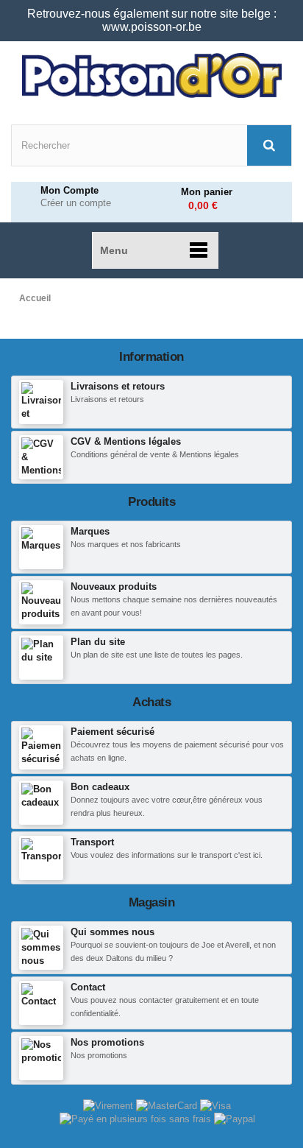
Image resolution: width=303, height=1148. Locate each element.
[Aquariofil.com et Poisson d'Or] (151, 75)
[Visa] (215, 1104)
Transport (92, 842)
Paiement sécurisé (112, 731)
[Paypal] (234, 1118)
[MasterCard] (168, 1104)
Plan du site (98, 641)
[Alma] (137, 1118)
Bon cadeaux (100, 786)
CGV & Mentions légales (126, 441)
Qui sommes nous (112, 931)
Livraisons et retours (118, 386)
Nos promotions (107, 1042)
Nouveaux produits (114, 586)
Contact (88, 987)
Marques (90, 531)
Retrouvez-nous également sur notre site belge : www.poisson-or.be (152, 20)
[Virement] (109, 1104)
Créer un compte (75, 203)
